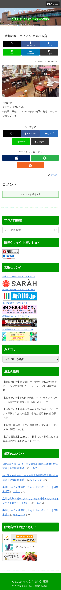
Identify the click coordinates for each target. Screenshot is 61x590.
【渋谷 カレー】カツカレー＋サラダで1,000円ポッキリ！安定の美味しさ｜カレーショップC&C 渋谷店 (30, 386)
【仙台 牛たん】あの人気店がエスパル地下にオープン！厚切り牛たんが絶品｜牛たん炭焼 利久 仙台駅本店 (30, 413)
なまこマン (36, 480)
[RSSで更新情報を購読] (30, 165)
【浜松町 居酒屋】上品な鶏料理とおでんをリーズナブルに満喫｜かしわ (30, 427)
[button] (49, 52)
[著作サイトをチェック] (16, 158)
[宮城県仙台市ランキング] (10, 251)
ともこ (33, 468)
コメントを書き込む (30, 194)
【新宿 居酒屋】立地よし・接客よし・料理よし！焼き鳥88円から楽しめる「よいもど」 (30, 438)
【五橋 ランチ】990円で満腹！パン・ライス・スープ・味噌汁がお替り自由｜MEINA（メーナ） (30, 399)
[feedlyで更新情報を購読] (45, 158)
